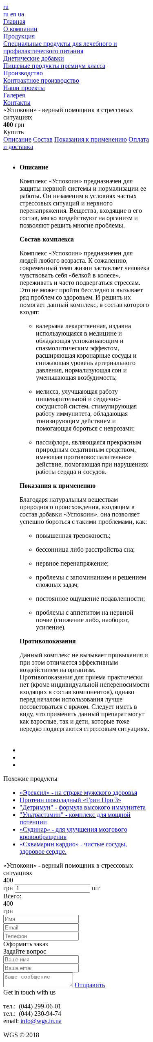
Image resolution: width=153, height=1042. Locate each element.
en (13, 14)
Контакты (17, 102)
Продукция (19, 36)
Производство (23, 73)
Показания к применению (90, 139)
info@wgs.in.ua (41, 1020)
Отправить (90, 984)
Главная (14, 21)
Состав (43, 139)
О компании (20, 28)
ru (6, 6)
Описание (17, 139)
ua (21, 14)
